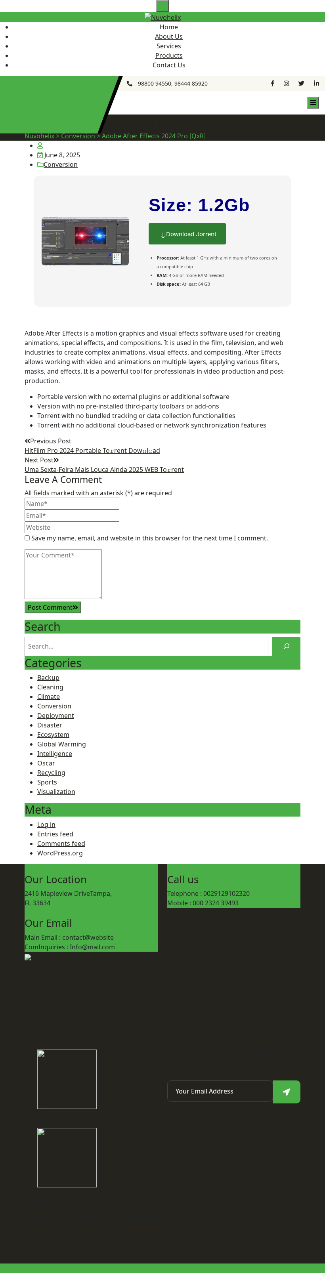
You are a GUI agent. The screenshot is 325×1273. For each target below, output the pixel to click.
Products (169, 55)
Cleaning (50, 687)
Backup (48, 677)
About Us (169, 36)
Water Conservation (210, 972)
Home (169, 27)
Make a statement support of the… (89, 1192)
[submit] (286, 1091)
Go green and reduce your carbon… (91, 1113)
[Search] (286, 646)
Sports (47, 782)
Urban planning (203, 1000)
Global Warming (61, 744)
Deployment (55, 715)
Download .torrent (191, 234)
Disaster (49, 725)
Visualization (56, 791)
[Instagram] (40, 1013)
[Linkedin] (40, 1023)
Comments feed (61, 843)
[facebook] (39, 994)
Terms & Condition (65, 1243)
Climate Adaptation (208, 991)
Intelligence (54, 753)
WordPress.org (60, 853)
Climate (48, 696)
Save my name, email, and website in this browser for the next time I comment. (149, 538)
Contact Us (169, 65)
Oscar (46, 763)
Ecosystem (53, 734)
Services (169, 46)
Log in (46, 824)
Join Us (47, 1252)
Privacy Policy (57, 1233)
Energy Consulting (207, 1010)
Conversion (61, 164)
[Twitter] (40, 1004)
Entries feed (55, 834)
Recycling (51, 772)
